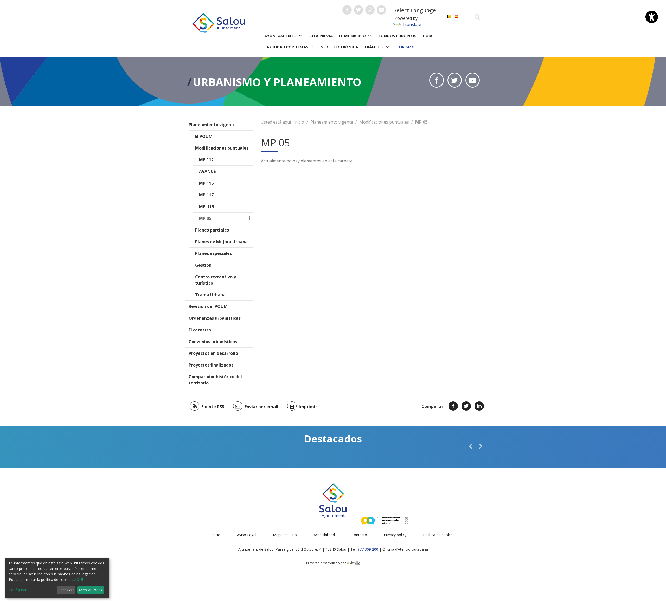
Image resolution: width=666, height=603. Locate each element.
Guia (427, 35)
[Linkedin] (479, 406)
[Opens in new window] (436, 80)
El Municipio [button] (353, 35)
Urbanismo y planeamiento (277, 81)
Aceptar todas (90, 589)
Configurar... (19, 589)
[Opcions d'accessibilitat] (651, 16)
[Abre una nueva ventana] (347, 10)
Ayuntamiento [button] (281, 35)
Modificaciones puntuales (221, 148)
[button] (470, 446)
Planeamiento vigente (212, 124)
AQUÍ (78, 579)
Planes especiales (213, 253)
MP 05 (205, 218)
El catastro (200, 330)
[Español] (456, 16)
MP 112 (206, 160)
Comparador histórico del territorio (215, 380)
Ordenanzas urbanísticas (215, 318)
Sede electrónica (339, 46)
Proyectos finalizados (211, 365)
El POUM (204, 136)
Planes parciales (212, 230)
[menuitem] (449, 16)
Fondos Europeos (398, 35)
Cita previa (321, 35)
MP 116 (206, 183)
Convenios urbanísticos (213, 341)
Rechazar (66, 589)
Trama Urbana (210, 295)
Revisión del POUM (208, 306)
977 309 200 (367, 549)
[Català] (449, 16)
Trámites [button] (374, 46)
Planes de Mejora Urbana (221, 242)
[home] (219, 22)
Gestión (203, 265)
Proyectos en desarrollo (213, 353)
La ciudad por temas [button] (286, 46)
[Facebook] (453, 406)
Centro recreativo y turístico (215, 280)
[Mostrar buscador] (477, 16)
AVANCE (207, 171)
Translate (411, 24)
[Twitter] (466, 406)
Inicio (299, 122)
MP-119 (206, 206)
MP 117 (206, 195)
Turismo (405, 46)
